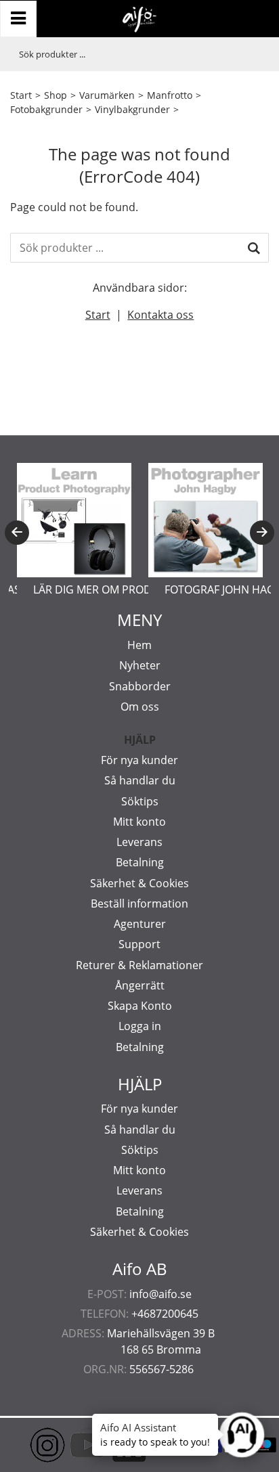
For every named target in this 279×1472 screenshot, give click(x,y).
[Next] (262, 532)
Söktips (139, 801)
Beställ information (139, 903)
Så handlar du (139, 780)
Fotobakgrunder (46, 109)
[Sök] (254, 248)
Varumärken (107, 95)
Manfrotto (169, 95)
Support (139, 944)
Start (21, 95)
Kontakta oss (160, 314)
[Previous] (17, 532)
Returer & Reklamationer (139, 965)
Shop (55, 95)
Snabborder (140, 686)
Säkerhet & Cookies (139, 883)
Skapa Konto (140, 1005)
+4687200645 (164, 1313)
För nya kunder (139, 760)
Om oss (140, 706)
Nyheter (139, 665)
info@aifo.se (160, 1294)
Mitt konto (139, 821)
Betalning (140, 862)
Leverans (139, 841)
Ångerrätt (140, 985)
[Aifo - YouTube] (67, 1445)
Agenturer (140, 923)
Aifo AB (139, 1269)
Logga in (140, 1026)
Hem (139, 645)
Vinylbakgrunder (132, 109)
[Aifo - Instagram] (27, 1445)
